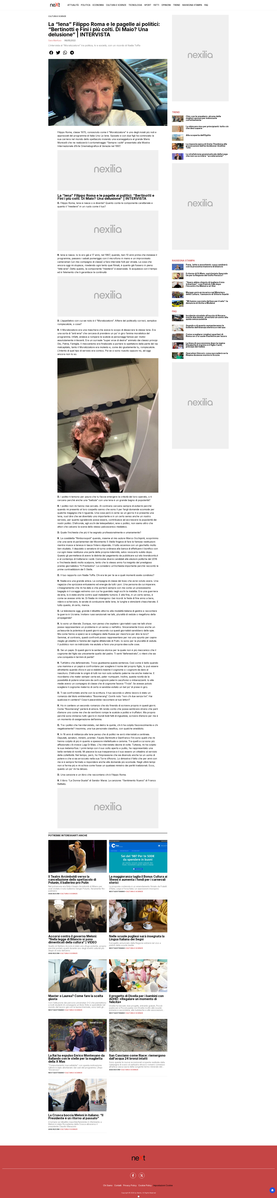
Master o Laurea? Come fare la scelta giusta (75, 997)
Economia (98, 5)
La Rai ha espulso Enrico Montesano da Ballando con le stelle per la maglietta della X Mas (76, 1058)
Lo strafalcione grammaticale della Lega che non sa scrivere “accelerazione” (207, 155)
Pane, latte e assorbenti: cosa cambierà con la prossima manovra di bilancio (206, 265)
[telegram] (72, 54)
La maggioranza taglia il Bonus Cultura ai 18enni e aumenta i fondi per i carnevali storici (138, 879)
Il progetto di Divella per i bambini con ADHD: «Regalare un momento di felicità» (136, 998)
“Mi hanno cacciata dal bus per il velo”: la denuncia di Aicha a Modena (207, 302)
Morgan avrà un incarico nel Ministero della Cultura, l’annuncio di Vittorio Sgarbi (207, 293)
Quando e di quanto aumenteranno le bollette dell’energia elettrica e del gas (205, 326)
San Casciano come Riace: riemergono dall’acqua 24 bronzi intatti (137, 1057)
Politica (85, 5)
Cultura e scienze (57, 16)
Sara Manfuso (54, 40)
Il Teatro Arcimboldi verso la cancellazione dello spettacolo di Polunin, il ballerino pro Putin (72, 879)
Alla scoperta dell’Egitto (198, 135)
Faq (206, 5)
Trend (176, 5)
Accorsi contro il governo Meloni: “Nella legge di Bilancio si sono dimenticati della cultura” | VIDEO (72, 939)
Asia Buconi (53, 894)
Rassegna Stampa (192, 5)
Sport (147, 5)
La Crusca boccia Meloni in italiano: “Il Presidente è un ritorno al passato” (75, 1117)
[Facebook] (131, 1174)
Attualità (73, 5)
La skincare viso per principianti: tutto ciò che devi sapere (207, 127)
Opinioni (166, 5)
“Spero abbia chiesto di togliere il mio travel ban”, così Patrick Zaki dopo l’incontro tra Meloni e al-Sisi (205, 284)
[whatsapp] (65, 54)
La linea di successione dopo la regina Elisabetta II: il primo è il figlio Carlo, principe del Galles (205, 345)
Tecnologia (135, 5)
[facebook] (51, 54)
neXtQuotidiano (117, 891)
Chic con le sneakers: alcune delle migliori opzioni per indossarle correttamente (203, 118)
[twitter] (58, 54)
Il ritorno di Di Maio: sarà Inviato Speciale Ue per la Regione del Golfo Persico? (207, 274)
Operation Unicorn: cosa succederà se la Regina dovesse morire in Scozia (207, 354)
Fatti (156, 5)
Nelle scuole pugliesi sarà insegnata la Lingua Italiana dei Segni (136, 938)
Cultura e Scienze (116, 5)
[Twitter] (140, 1174)
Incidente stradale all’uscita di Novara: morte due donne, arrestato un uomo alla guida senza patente (207, 317)
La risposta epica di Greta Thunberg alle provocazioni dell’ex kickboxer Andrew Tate (206, 146)
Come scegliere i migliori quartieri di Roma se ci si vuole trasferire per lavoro (206, 335)
